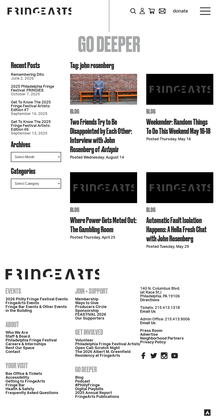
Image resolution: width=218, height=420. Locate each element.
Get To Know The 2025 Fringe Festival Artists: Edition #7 (31, 106)
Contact (13, 352)
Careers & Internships (26, 344)
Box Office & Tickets (24, 374)
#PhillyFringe (87, 385)
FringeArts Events (22, 303)
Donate (180, 11)
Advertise (149, 335)
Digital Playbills (89, 389)
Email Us (148, 312)
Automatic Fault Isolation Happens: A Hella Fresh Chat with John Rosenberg (176, 229)
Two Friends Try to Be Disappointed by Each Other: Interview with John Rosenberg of (101, 135)
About (12, 324)
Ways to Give (87, 303)
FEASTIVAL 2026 (90, 315)
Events (13, 291)
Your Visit (17, 365)
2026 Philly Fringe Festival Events (37, 299)
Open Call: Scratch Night (97, 348)
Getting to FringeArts (25, 381)
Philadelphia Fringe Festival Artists (107, 344)
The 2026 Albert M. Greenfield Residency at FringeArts (103, 354)
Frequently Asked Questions (32, 393)
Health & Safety (20, 389)
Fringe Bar (15, 385)
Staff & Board (18, 336)
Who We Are (17, 333)
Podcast (82, 381)
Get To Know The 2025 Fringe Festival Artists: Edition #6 (31, 126)
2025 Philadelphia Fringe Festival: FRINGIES (32, 88)
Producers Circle (91, 307)
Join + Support (91, 291)
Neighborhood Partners (162, 338)
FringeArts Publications (97, 397)
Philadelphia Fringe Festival (31, 340)
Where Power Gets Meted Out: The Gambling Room (103, 224)
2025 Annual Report (93, 393)
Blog (79, 378)
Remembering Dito (27, 75)
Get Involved (89, 332)
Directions (149, 300)
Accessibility (17, 378)
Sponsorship (87, 311)
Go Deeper (86, 369)
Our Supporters (89, 318)
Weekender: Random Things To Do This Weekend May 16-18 (178, 126)
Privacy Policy (153, 342)
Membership (86, 299)
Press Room (151, 331)
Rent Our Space (20, 348)
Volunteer (84, 340)
